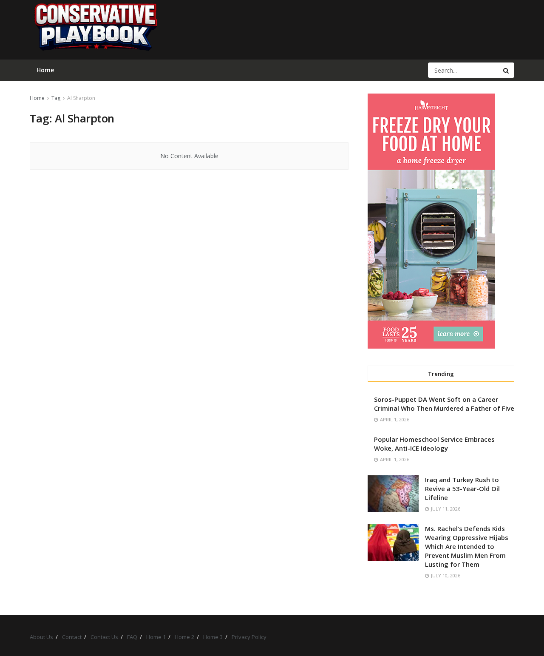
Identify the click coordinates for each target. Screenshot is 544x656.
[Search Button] (506, 70)
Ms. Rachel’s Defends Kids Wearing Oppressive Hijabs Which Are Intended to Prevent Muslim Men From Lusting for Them (466, 546)
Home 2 (184, 637)
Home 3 (213, 637)
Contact (72, 637)
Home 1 (156, 637)
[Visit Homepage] (95, 29)
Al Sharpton (81, 98)
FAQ (132, 637)
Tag (55, 98)
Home (37, 98)
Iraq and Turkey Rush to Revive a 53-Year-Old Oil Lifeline (462, 488)
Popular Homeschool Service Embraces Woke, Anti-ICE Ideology (434, 443)
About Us (41, 637)
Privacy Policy (249, 637)
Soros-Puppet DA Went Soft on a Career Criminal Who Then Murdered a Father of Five (444, 403)
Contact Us (104, 637)
